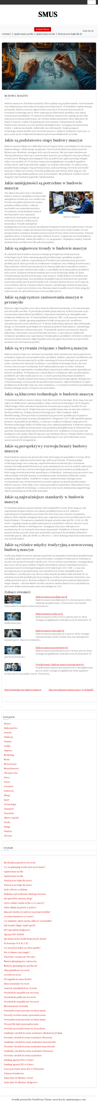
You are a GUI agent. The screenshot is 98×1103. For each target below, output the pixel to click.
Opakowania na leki (13, 871)
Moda (7, 759)
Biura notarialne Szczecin (16, 983)
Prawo (7, 781)
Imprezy (8, 750)
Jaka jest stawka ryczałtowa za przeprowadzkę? (27, 911)
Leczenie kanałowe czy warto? (19, 916)
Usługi (7, 826)
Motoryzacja (10, 763)
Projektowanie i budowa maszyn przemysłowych (60, 664)
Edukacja (8, 737)
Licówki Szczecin (12, 974)
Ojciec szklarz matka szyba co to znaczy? (24, 902)
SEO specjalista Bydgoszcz (17, 929)
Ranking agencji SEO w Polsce (19, 1059)
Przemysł (8, 786)
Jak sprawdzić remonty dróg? (18, 898)
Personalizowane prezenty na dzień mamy (25, 1010)
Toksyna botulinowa (14, 1073)
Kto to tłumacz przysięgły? (17, 952)
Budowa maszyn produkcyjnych (51, 596)
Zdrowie (8, 835)
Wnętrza (8, 831)
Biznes (7, 723)
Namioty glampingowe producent (20, 965)
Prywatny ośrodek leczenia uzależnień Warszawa (28, 1037)
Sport (6, 799)
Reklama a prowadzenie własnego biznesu (25, 893)
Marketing (9, 754)
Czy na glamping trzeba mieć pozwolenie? (24, 867)
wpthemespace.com (76, 1099)
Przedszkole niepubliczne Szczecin (21, 992)
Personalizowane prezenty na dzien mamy (25, 1019)
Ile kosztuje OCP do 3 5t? (16, 943)
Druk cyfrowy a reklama (15, 889)
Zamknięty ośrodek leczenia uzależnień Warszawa (28, 1050)
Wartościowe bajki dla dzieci (18, 880)
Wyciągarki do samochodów (18, 979)
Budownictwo (10, 728)
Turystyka (9, 813)
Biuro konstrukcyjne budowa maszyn (22, 689)
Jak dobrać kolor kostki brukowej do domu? (25, 938)
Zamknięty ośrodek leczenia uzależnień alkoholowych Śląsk (33, 1032)
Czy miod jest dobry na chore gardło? (22, 947)
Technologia (10, 804)
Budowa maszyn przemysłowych (52, 647)
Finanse (8, 741)
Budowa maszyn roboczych (49, 613)
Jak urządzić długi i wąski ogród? (19, 925)
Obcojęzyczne (11, 772)
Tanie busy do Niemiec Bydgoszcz (21, 1082)
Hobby (7, 745)
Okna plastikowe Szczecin (16, 970)
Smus (48, 14)
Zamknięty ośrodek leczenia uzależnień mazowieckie (30, 1041)
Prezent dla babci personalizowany (21, 1024)
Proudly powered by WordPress (28, 1099)
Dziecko (8, 732)
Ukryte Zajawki (11, 817)
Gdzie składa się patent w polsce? (20, 907)
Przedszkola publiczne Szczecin (20, 997)
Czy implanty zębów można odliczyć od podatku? (28, 920)
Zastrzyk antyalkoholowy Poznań (20, 988)
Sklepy (7, 795)
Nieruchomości (11, 768)
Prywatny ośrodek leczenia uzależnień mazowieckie (29, 1046)
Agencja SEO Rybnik (14, 934)
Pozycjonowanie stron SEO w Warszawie (24, 1068)
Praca (7, 777)
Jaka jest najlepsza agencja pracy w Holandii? (71, 689)
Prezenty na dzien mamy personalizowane (25, 1015)
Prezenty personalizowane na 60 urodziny (24, 1028)
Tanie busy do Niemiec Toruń (18, 1077)
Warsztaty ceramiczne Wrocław (19, 956)
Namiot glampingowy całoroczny (20, 961)
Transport (9, 808)
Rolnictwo (9, 790)
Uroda (7, 822)
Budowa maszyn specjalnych (50, 630)
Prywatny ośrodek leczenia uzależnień (23, 1055)
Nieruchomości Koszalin (16, 1006)
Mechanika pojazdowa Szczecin (19, 862)
